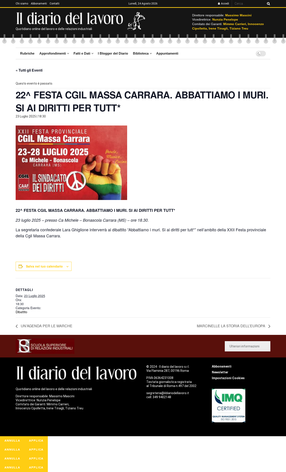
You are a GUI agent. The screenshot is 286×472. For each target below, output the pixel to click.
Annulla (12, 440)
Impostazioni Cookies (228, 378)
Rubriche (27, 53)
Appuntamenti (167, 53)
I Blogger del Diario (113, 53)
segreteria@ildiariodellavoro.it (167, 393)
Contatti (54, 3)
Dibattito (21, 312)
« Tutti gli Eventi (29, 70)
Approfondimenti (52, 53)
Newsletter (220, 372)
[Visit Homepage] (71, 18)
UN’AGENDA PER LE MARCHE (46, 325)
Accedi (224, 3)
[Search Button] (268, 3)
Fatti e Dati (82, 53)
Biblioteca (141, 53)
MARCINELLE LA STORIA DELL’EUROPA (231, 325)
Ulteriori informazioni (244, 346)
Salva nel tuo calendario (44, 266)
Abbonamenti (39, 3)
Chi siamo (22, 3)
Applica (36, 440)
